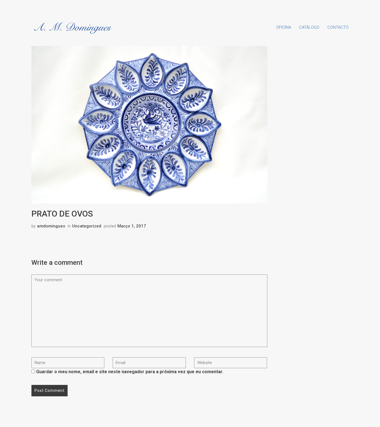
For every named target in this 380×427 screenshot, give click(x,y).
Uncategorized (86, 226)
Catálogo (309, 27)
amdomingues (51, 226)
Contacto (338, 27)
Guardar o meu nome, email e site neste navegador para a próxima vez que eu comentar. (129, 371)
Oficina (283, 27)
